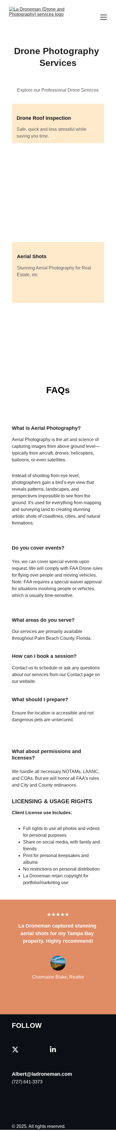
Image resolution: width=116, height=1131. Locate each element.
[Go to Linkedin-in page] (53, 1049)
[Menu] (103, 17)
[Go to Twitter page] (15, 1049)
